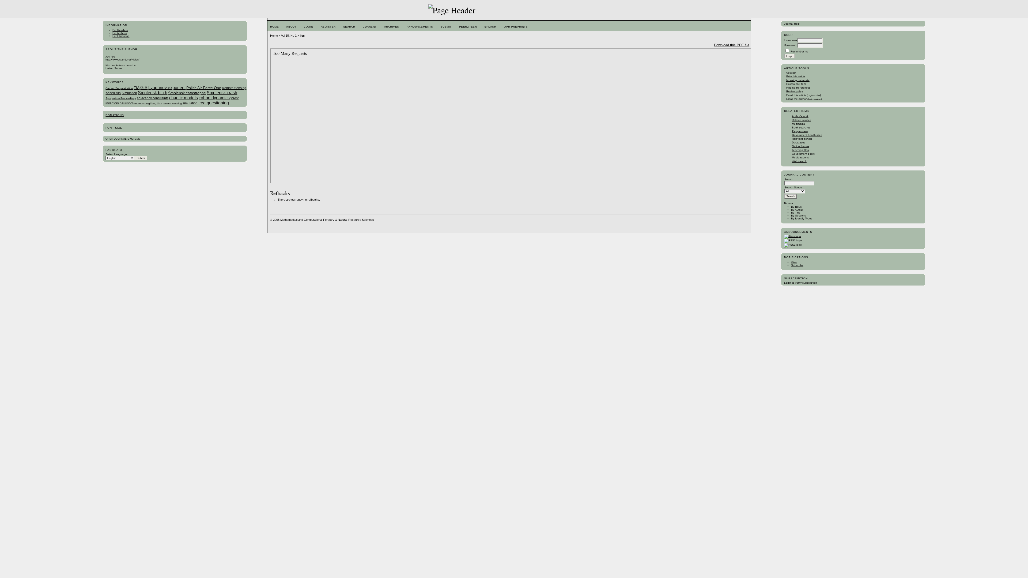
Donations (114, 115)
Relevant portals (802, 138)
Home (274, 26)
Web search (799, 161)
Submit (446, 26)
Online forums (800, 146)
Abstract (791, 72)
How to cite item (796, 83)
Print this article (795, 76)
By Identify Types (801, 218)
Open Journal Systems (123, 138)
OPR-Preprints (516, 26)
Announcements (420, 26)
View (794, 262)
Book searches (801, 127)
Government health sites (807, 135)
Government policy (803, 153)
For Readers (120, 30)
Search (349, 26)
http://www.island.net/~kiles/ (122, 59)
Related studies (801, 120)
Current (370, 26)
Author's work (800, 116)
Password (790, 45)
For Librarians (120, 36)
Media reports (800, 157)
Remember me (799, 51)
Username (790, 40)
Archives (391, 26)
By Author (797, 209)
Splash (490, 26)
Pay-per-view (800, 131)
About (291, 26)
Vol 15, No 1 (289, 35)
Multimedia (798, 123)
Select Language (116, 154)
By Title (795, 212)
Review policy (794, 91)
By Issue (796, 206)
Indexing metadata (798, 80)
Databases (798, 142)
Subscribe (797, 265)
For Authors (119, 33)
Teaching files (800, 150)
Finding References (798, 87)
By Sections (798, 215)
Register (328, 26)
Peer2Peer (468, 26)
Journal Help (792, 23)
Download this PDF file (731, 45)
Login (308, 26)
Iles (302, 35)
